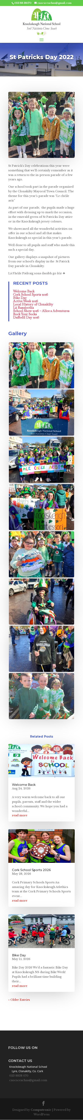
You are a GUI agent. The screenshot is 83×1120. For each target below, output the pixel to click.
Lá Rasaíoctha (23, 307)
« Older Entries (19, 999)
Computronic (41, 1110)
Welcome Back (24, 291)
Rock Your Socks (25, 314)
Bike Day (20, 298)
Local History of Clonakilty (33, 304)
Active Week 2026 (25, 301)
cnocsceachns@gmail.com (28, 1080)
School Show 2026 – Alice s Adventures (41, 311)
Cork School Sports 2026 (30, 294)
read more (19, 815)
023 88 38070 (22, 3)
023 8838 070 (18, 1075)
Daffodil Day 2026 (26, 317)
